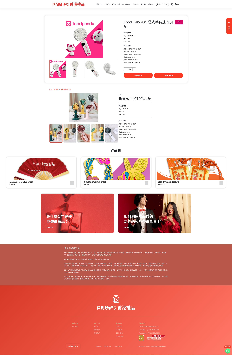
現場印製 (119, 326)
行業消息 (136, 4)
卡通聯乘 (119, 330)
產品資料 (127, 33)
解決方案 (121, 4)
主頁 (50, 89)
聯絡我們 (151, 4)
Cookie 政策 (118, 346)
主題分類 (107, 4)
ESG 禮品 (119, 333)
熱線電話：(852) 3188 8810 (149, 330)
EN (178, 4)
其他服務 (128, 4)
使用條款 (99, 346)
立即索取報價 (168, 75)
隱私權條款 (108, 346)
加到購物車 (138, 75)
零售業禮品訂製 (66, 89)
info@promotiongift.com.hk (148, 326)
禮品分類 (99, 4)
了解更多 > (50, 227)
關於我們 (143, 4)
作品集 (114, 4)
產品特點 (127, 46)
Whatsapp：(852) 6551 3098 (149, 333)
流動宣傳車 (120, 336)
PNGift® (163, 346)
